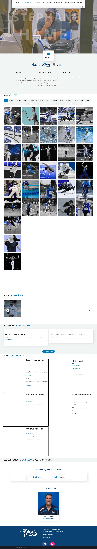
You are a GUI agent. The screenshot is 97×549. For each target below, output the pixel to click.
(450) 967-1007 (29, 385)
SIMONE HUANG (12, 241)
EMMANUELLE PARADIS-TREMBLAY (83, 134)
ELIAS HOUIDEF (48, 132)
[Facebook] (44, 544)
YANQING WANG (66, 259)
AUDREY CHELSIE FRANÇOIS (82, 308)
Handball (76, 100)
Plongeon (38, 103)
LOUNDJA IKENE (12, 187)
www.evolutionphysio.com (31, 365)
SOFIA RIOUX (47, 241)
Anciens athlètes (27, 310)
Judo (82, 100)
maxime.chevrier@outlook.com (32, 399)
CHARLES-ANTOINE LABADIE (10, 134)
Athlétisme (11, 100)
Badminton (19, 100)
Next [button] (89, 310)
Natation (88, 100)
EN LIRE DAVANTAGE (9, 339)
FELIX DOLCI (47, 150)
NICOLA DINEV (84, 205)
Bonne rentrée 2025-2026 (15, 334)
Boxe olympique (34, 100)
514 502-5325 (29, 401)
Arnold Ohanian (48, 114)
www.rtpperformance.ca (76, 399)
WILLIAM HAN (29, 259)
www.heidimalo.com (76, 365)
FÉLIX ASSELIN (30, 150)
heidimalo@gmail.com (76, 368)
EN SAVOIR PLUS (19, 85)
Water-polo (79, 103)
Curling (41, 100)
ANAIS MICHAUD (48, 306)
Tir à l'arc (72, 103)
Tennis (56, 103)
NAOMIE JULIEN (48, 205)
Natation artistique (8, 103)
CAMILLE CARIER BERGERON (64, 116)
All (5, 100)
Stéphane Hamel (48, 516)
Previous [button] (7, 310)
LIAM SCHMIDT (84, 169)
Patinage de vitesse (30, 103)
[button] (82, 7)
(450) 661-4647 (29, 375)
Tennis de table (64, 103)
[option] (36, 64)
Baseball (25, 100)
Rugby (45, 103)
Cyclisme (47, 100)
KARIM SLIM (28, 169)
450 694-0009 (75, 371)
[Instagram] (52, 544)
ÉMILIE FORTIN (66, 132)
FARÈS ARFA (11, 150)
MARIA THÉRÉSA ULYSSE (45, 189)
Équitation (55, 100)
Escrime (61, 100)
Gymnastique (68, 100)
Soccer (51, 103)
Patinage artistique (19, 103)
